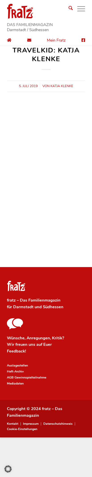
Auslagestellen (17, 365)
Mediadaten (15, 383)
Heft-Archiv (15, 371)
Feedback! (16, 351)
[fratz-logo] (46, 11)
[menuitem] (68, 9)
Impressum (31, 423)
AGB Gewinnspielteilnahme (26, 377)
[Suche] (68, 9)
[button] (8, 469)
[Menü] (79, 9)
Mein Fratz (56, 40)
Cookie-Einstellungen (22, 429)
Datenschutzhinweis (58, 423)
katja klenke (61, 86)
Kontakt (12, 423)
